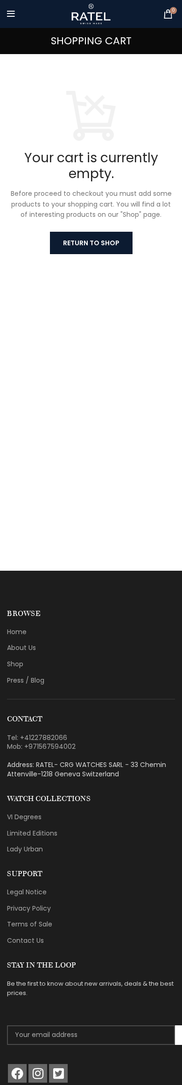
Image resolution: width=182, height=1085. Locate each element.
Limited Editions (32, 833)
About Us (21, 647)
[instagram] (37, 1073)
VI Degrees (24, 817)
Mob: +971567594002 (41, 746)
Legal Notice (27, 892)
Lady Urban (25, 849)
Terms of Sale (29, 924)
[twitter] (58, 1073)
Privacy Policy (29, 908)
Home (17, 631)
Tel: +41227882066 (37, 737)
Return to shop (91, 243)
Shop (15, 664)
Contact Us (25, 940)
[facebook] (17, 1073)
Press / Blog (25, 680)
